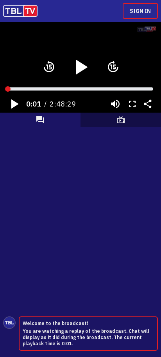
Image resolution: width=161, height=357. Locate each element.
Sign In (140, 10)
